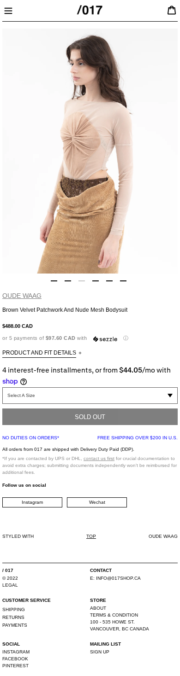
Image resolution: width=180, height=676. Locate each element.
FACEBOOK (15, 658)
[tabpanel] (90, 151)
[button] (90, 338)
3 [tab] (81, 280)
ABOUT (98, 608)
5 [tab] (109, 280)
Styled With (18, 536)
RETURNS (13, 617)
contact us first (99, 458)
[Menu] (8, 9)
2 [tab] (68, 280)
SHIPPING (13, 609)
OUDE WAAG (22, 295)
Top (91, 536)
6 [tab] (123, 280)
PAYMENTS (14, 625)
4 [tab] (95, 280)
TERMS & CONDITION (114, 615)
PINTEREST (15, 665)
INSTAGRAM (16, 651)
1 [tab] (54, 280)
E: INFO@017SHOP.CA (115, 578)
